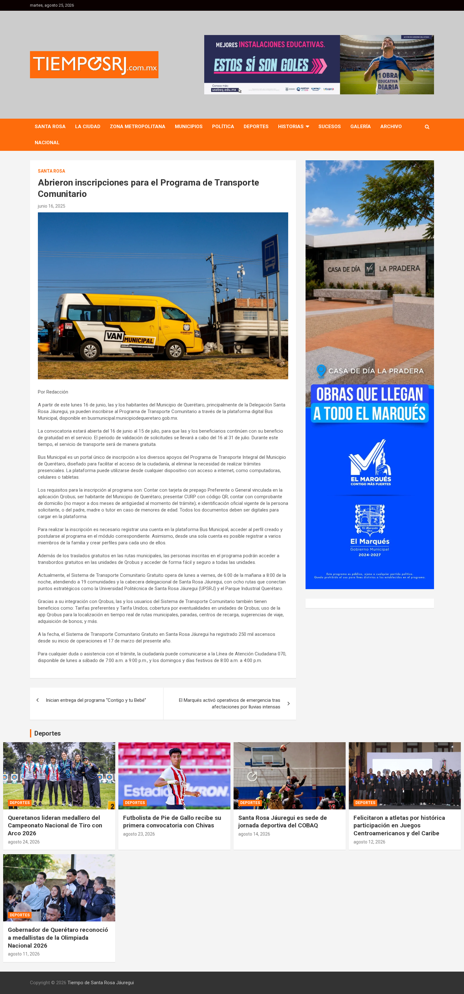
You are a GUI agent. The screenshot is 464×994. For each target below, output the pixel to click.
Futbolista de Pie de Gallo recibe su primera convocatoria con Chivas (172, 821)
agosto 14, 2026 (254, 834)
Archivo (391, 126)
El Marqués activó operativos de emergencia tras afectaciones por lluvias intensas (229, 703)
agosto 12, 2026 (369, 841)
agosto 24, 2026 (24, 841)
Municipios (189, 126)
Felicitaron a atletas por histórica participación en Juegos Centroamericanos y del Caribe (399, 825)
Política (223, 126)
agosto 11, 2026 (24, 953)
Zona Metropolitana (137, 126)
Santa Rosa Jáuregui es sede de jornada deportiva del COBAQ (282, 821)
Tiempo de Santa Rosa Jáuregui (101, 982)
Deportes (256, 126)
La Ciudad (87, 126)
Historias (291, 126)
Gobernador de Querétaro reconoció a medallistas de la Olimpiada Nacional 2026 (58, 937)
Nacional (47, 142)
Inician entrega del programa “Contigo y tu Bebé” (96, 700)
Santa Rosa (50, 126)
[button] (319, 64)
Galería (360, 126)
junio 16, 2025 (51, 206)
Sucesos (329, 126)
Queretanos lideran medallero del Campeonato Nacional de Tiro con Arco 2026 (55, 825)
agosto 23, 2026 (139, 834)
